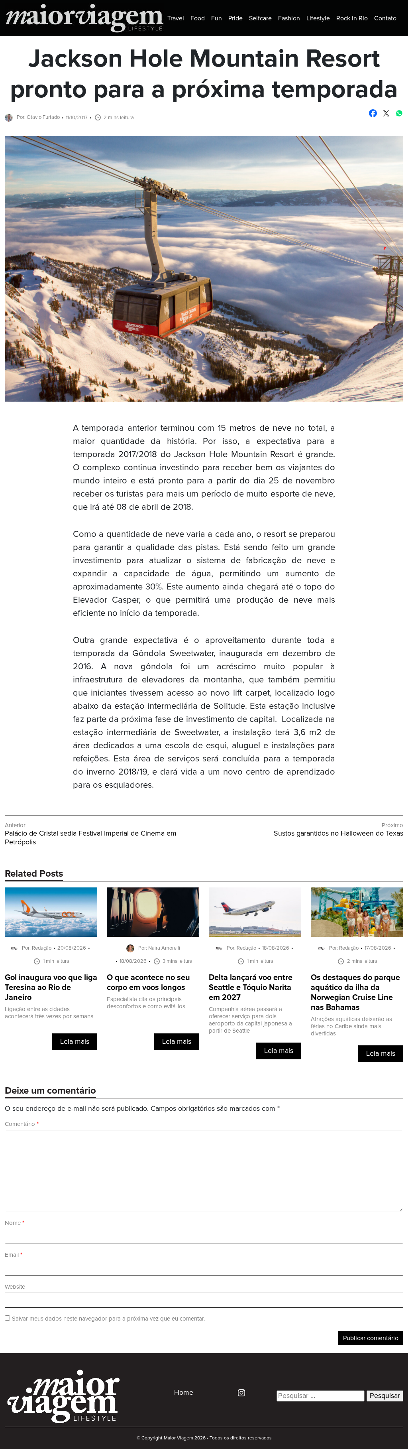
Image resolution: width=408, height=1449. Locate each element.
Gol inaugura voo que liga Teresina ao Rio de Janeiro (51, 988)
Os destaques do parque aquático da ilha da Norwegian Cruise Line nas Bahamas (355, 993)
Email (13, 1255)
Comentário (22, 1124)
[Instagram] (238, 1392)
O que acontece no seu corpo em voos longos (148, 983)
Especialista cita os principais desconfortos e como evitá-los (146, 1003)
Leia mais (74, 1041)
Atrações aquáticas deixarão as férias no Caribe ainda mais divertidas (351, 1026)
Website (15, 1287)
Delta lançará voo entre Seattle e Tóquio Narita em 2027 (250, 988)
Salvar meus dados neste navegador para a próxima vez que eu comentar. (108, 1319)
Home (183, 1392)
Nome (14, 1223)
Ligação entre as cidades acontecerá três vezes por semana (49, 1012)
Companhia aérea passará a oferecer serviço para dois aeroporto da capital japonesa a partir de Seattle (250, 1020)
